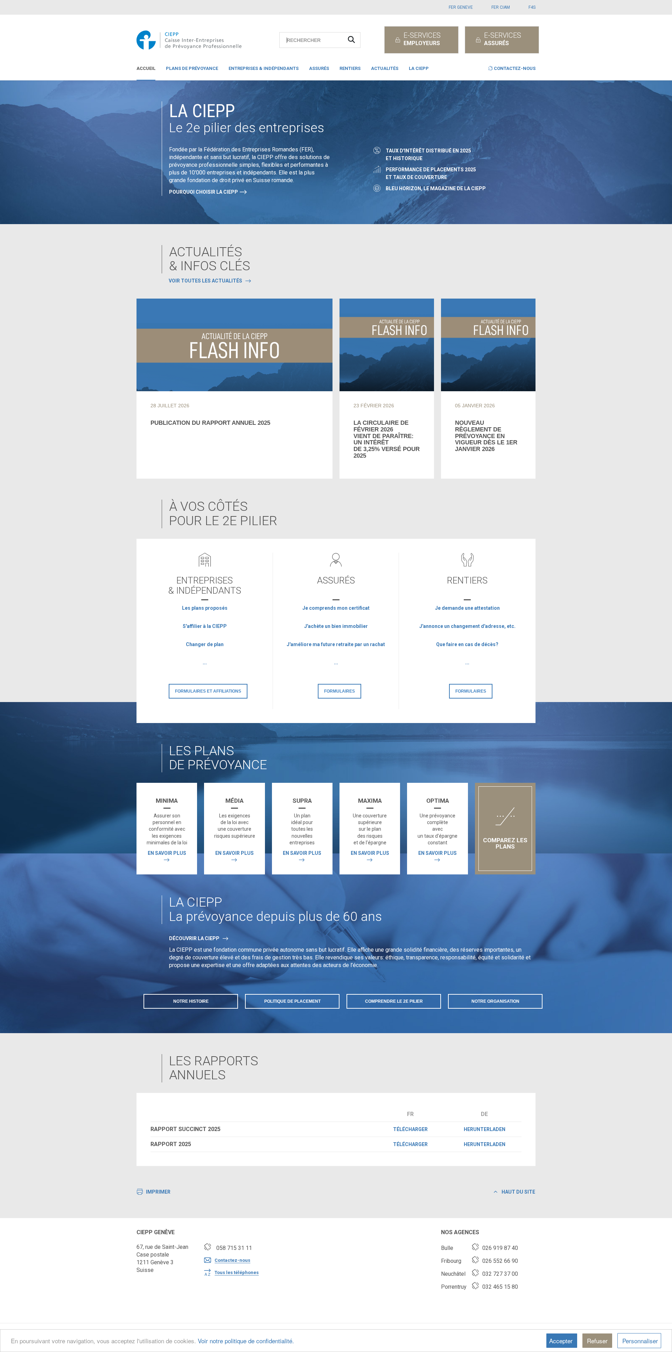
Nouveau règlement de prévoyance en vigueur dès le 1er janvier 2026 (486, 436)
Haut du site (517, 1192)
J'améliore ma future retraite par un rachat (336, 644)
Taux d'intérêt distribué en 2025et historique (428, 154)
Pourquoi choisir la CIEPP (203, 192)
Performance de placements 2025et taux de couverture (431, 173)
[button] (512, 70)
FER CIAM (500, 7)
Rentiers (350, 68)
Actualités (384, 68)
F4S (532, 7)
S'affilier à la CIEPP (205, 626)
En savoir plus (167, 853)
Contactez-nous (232, 1260)
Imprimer (158, 1192)
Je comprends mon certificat (336, 608)
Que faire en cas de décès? (467, 644)
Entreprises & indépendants (264, 68)
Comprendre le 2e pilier (394, 1001)
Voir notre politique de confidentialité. (246, 1340)
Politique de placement (292, 1001)
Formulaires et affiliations (208, 691)
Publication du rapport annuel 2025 (210, 423)
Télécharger (410, 1129)
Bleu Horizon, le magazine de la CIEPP (436, 188)
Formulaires (339, 691)
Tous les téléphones (237, 1272)
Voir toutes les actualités (205, 281)
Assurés (319, 68)
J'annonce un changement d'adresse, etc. (467, 626)
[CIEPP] (191, 40)
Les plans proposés (204, 608)
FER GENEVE (461, 7)
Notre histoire (191, 1001)
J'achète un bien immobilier (336, 626)
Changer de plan (205, 644)
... (205, 662)
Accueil (145, 68)
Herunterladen (484, 1129)
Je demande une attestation (467, 608)
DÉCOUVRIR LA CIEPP (194, 938)
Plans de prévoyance (192, 68)
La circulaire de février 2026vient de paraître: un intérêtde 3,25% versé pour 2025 (387, 439)
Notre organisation (495, 1001)
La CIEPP (419, 68)
